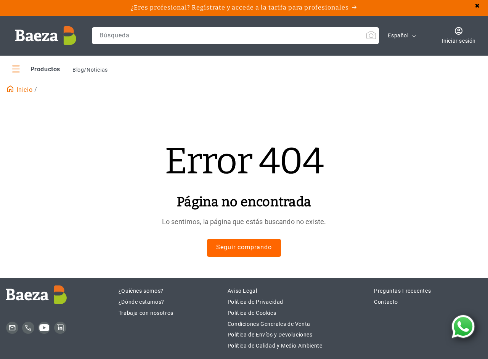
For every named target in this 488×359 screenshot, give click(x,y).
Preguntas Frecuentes (402, 291)
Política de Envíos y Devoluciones (270, 335)
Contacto (386, 302)
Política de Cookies (252, 313)
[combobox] (235, 35)
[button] (36, 69)
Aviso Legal (242, 291)
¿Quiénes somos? (141, 291)
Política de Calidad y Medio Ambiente (275, 346)
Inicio (23, 89)
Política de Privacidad (255, 302)
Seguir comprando (244, 247)
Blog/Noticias (90, 70)
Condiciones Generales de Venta (269, 324)
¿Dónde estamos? (141, 302)
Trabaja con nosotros (146, 313)
